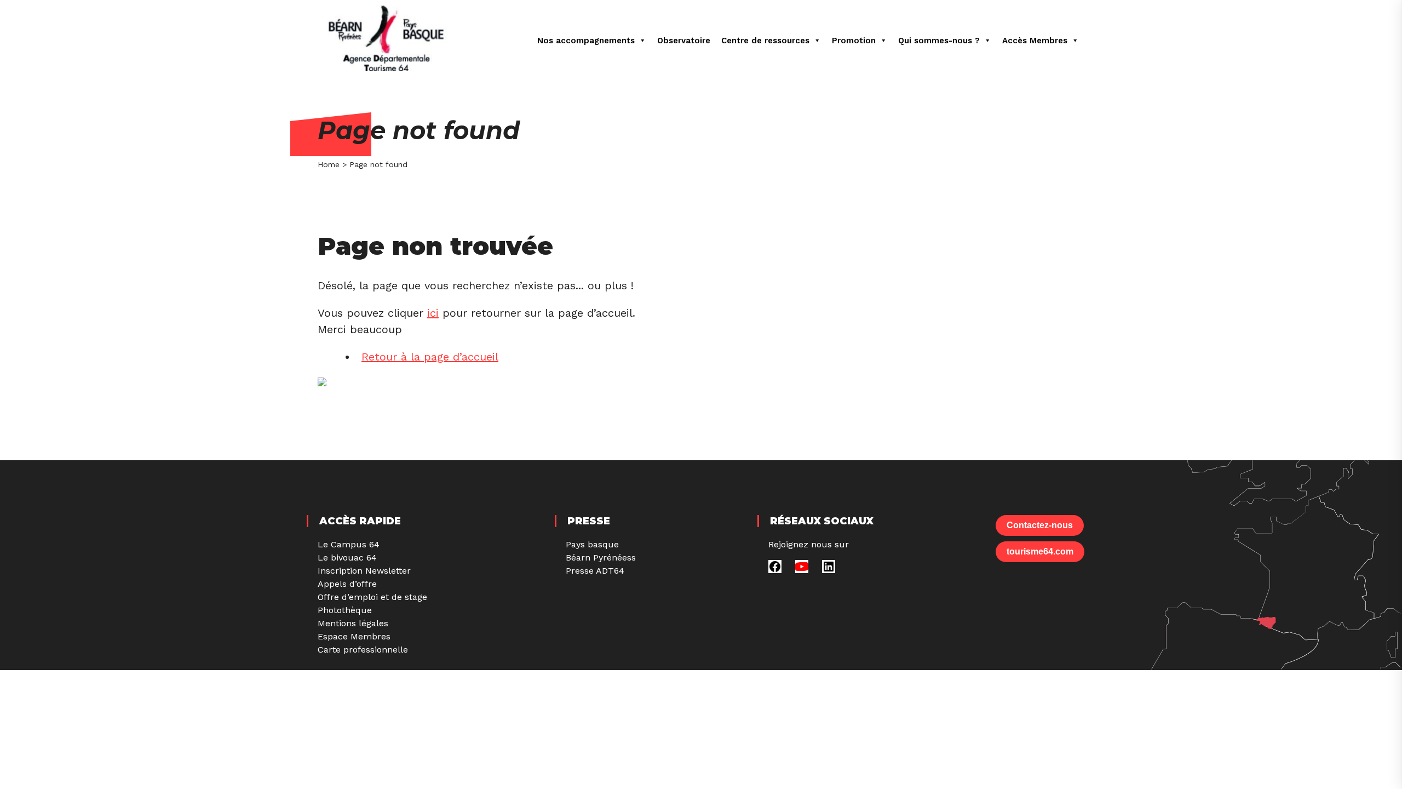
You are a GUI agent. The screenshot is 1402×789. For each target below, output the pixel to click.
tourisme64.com (1040, 551)
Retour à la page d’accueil (429, 356)
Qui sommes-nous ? (939, 40)
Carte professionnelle (363, 649)
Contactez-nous (1040, 525)
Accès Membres (1034, 40)
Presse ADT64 (595, 570)
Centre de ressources (765, 40)
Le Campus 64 (349, 544)
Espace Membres (354, 636)
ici (433, 312)
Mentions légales (353, 623)
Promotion (854, 40)
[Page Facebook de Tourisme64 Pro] (775, 570)
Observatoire (683, 40)
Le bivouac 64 (347, 557)
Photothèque (345, 610)
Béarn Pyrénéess (601, 557)
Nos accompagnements (586, 40)
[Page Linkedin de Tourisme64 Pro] (828, 570)
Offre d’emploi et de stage (372, 597)
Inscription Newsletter (364, 570)
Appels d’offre (347, 584)
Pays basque (592, 544)
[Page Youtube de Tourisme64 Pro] (801, 570)
